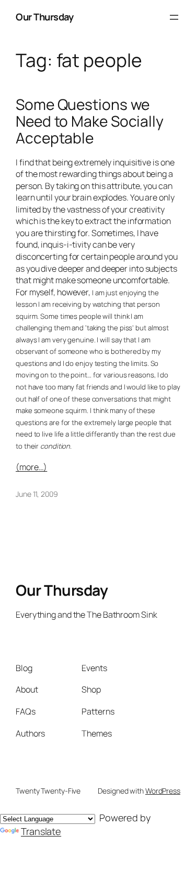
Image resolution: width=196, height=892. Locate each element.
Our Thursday (44, 16)
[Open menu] (174, 17)
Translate (41, 831)
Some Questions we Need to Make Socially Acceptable (90, 121)
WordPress (162, 791)
